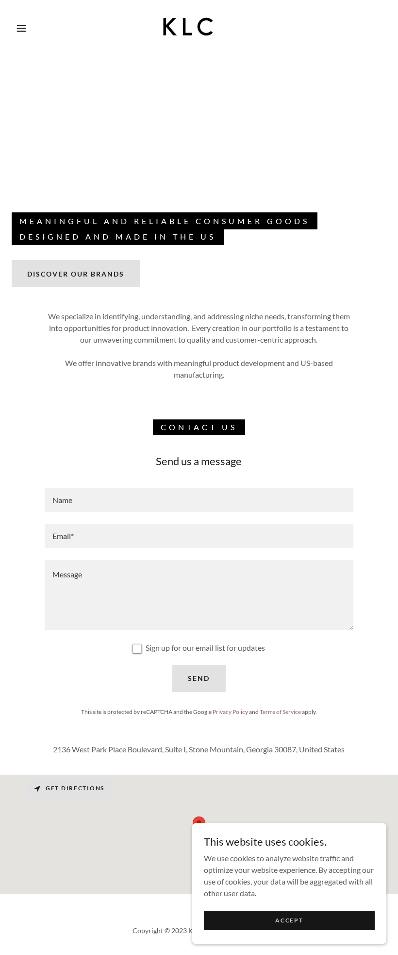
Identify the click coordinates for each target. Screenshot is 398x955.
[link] (190, 27)
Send (199, 678)
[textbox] (199, 500)
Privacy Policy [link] (230, 711)
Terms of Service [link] (280, 711)
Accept (289, 920)
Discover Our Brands (75, 274)
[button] (21, 28)
